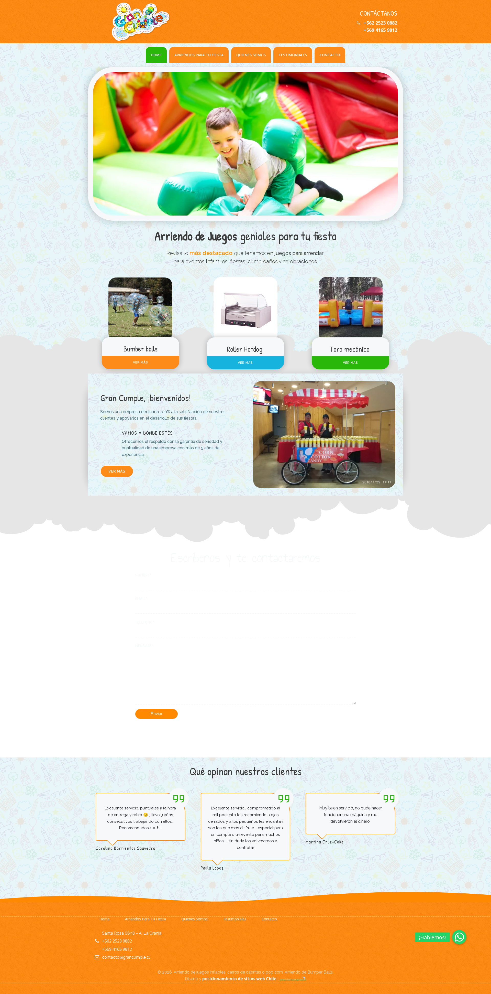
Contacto (330, 54)
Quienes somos (251, 54)
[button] (459, 937)
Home (156, 54)
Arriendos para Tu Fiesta (199, 54)
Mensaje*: (144, 645)
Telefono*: (145, 622)
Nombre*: (144, 575)
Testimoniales (292, 54)
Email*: (141, 598)
